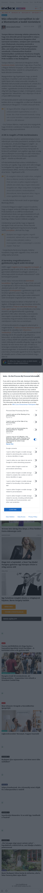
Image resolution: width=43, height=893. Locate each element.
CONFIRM (12, 509)
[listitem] (21, 410)
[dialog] (21, 446)
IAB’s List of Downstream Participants (24, 404)
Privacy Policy (32, 517)
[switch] (35, 415)
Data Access (21, 517)
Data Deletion (10, 517)
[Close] (39, 376)
